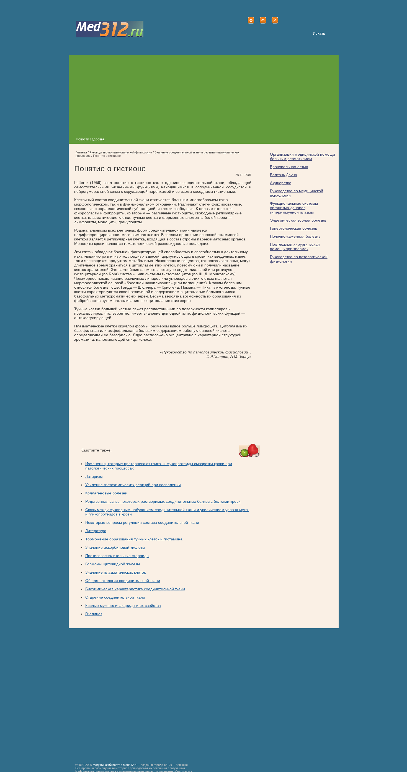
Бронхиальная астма (289, 167)
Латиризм (94, 476)
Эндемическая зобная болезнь (298, 220)
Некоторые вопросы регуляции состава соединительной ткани (142, 522)
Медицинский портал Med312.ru (115, 764)
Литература (95, 531)
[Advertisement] (204, 94)
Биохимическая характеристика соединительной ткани (135, 589)
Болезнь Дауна (283, 175)
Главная (81, 152)
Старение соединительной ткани (115, 597)
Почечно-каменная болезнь (295, 236)
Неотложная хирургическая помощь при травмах (295, 246)
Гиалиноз (93, 614)
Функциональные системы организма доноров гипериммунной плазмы (294, 207)
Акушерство (280, 183)
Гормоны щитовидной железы (112, 564)
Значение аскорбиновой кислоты (115, 547)
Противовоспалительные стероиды (117, 555)
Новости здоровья (90, 139)
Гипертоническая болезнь (293, 228)
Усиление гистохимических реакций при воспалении (133, 485)
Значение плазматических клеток (115, 572)
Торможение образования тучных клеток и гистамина (133, 539)
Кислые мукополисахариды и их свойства (123, 605)
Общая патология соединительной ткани (122, 580)
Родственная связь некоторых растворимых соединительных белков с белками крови (163, 501)
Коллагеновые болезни (106, 493)
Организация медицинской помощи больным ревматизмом (302, 156)
